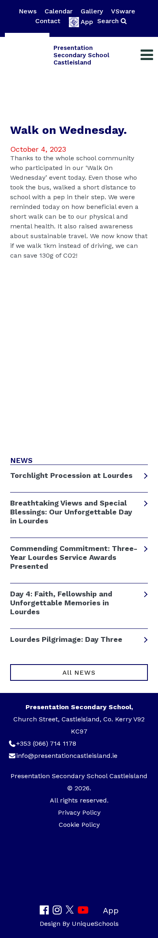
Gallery (92, 11)
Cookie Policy (79, 824)
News (27, 11)
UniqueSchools (95, 923)
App (87, 22)
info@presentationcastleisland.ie (66, 755)
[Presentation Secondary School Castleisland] (27, 55)
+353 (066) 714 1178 (46, 743)
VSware (123, 11)
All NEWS (78, 672)
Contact (47, 21)
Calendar (59, 11)
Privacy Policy (79, 812)
